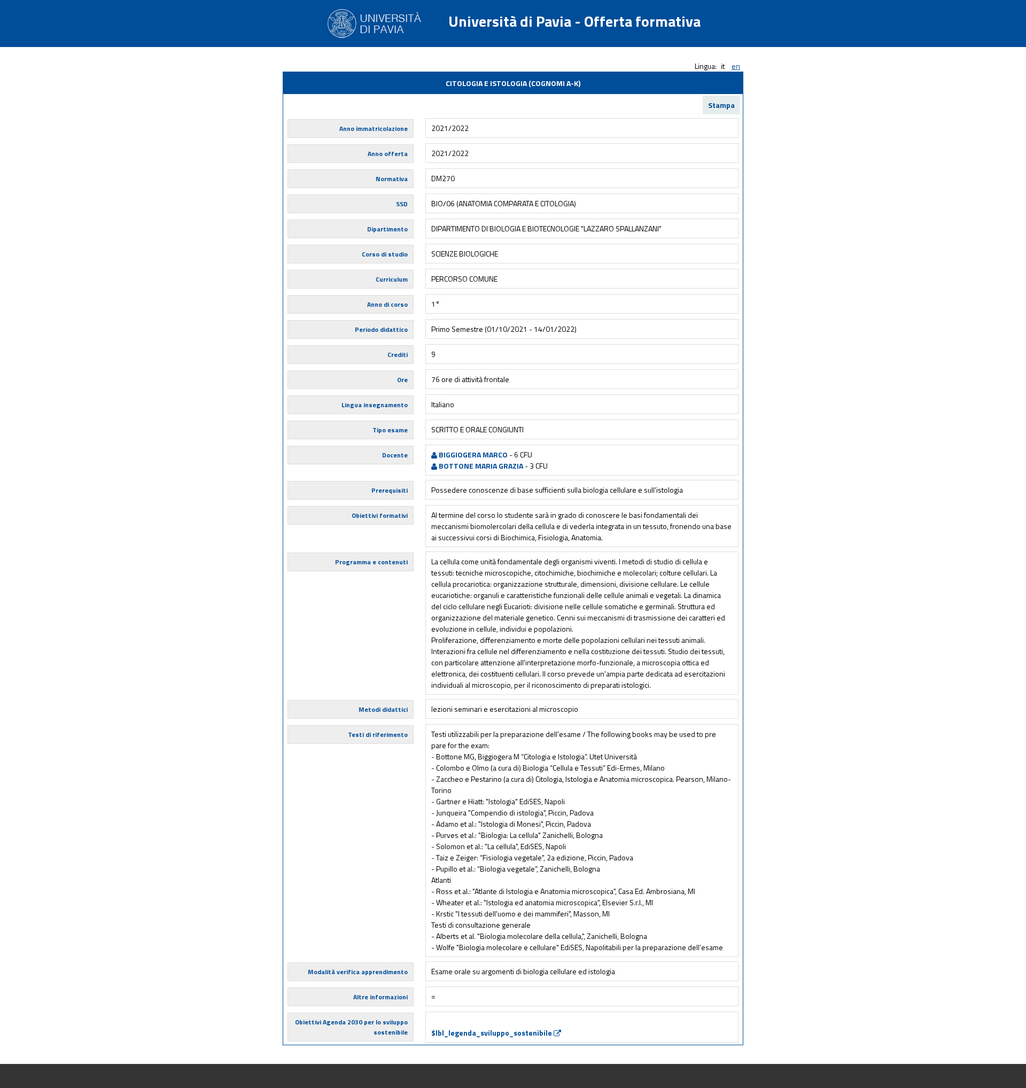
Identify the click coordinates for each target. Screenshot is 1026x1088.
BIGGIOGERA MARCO (472, 454)
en (736, 66)
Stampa (721, 105)
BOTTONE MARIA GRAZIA (480, 465)
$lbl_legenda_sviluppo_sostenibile (492, 1032)
